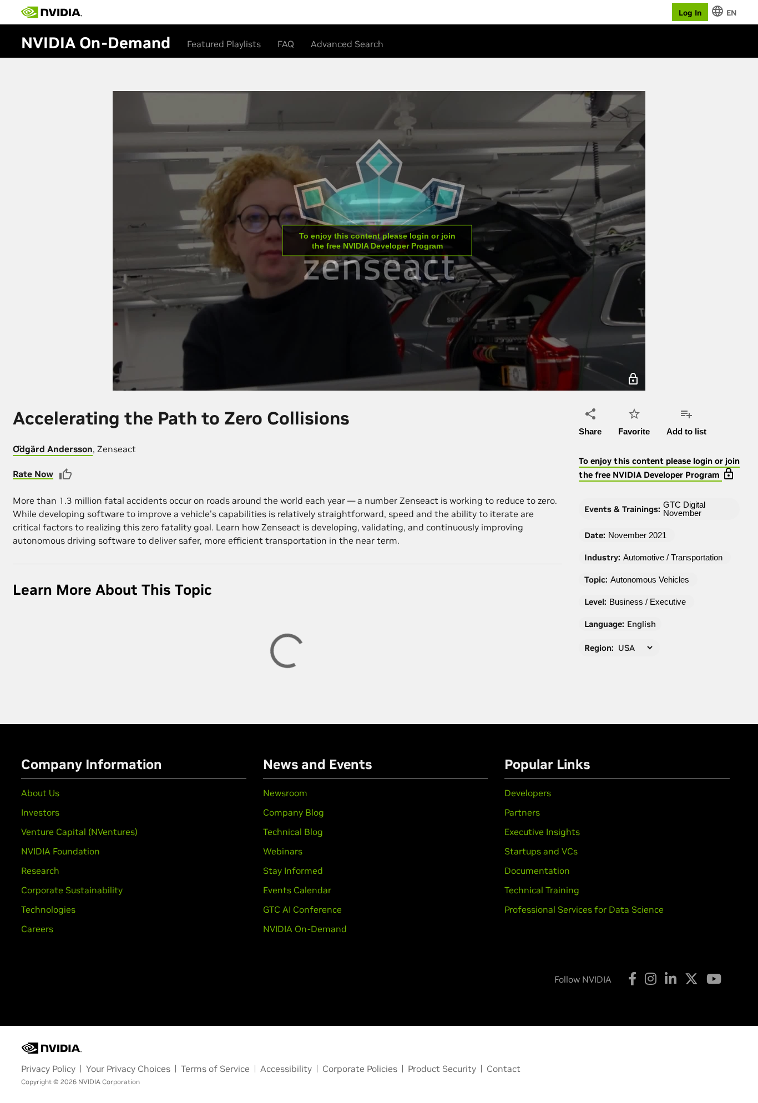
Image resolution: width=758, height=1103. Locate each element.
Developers (527, 792)
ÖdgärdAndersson (53, 448)
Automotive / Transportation (672, 557)
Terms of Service (215, 1068)
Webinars (282, 851)
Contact (504, 1068)
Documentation (537, 870)
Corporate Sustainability (72, 889)
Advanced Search (347, 43)
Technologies (48, 909)
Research (40, 870)
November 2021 (637, 535)
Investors (40, 812)
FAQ (285, 43)
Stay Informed (293, 870)
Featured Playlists (224, 43)
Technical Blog (293, 831)
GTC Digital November (684, 508)
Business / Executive (647, 602)
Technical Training (541, 889)
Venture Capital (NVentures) (79, 831)
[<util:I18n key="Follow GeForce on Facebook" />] (632, 978)
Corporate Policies (359, 1068)
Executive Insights (542, 831)
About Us (40, 792)
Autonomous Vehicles (649, 579)
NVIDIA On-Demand (305, 928)
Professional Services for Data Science (584, 909)
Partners (522, 812)
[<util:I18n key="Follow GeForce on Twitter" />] (691, 978)
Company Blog (293, 812)
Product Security (442, 1068)
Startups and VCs (541, 851)
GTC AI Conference (302, 909)
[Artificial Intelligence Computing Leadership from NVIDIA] (51, 12)
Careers (37, 928)
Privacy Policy (48, 1068)
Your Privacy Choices (128, 1068)
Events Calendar (297, 889)
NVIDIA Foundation (60, 851)
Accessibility (286, 1068)
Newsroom (285, 792)
